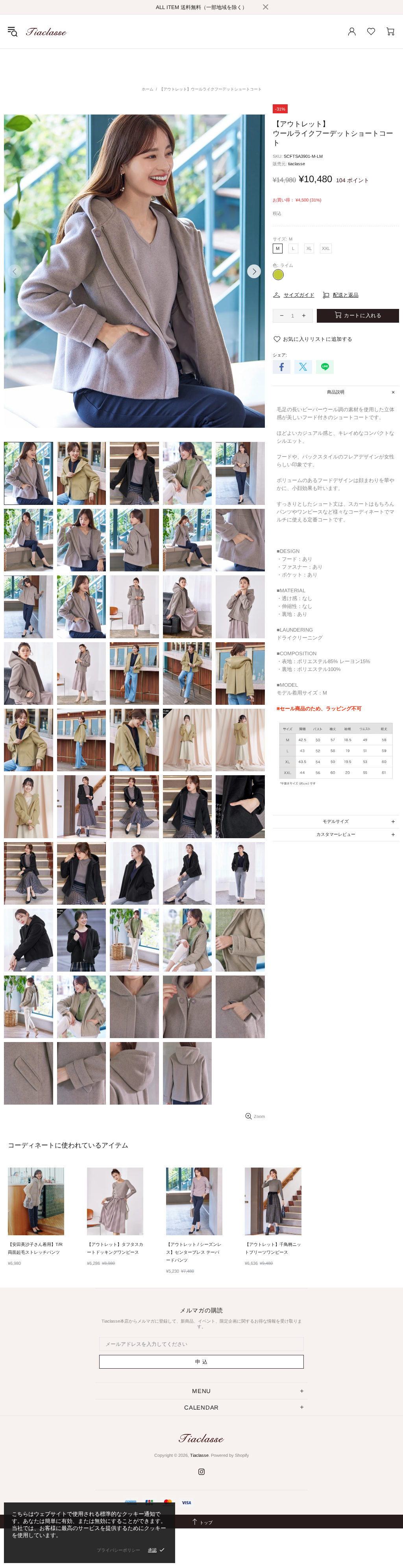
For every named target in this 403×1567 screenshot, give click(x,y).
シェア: (280, 355)
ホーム (147, 89)
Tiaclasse (46, 31)
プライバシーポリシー (118, 1550)
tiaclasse (296, 163)
